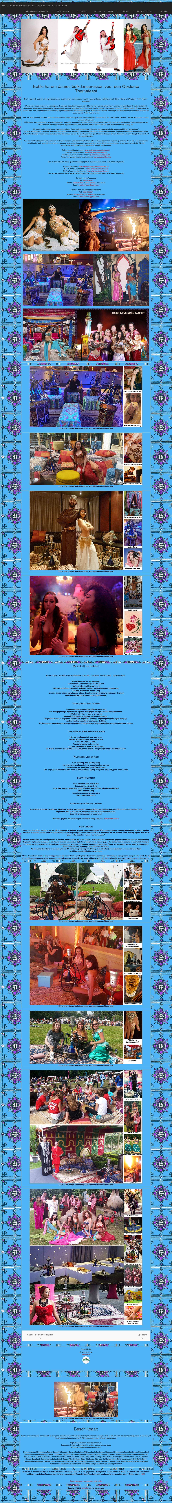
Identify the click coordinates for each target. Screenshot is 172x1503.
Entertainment (82, 11)
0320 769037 (88, 180)
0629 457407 (78, 182)
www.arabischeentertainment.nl (97, 150)
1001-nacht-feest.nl (111, 818)
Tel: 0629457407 (63, 11)
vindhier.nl (86, 1354)
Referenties (125, 11)
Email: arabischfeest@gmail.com (37, 11)
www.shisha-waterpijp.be (100, 155)
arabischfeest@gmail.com (89, 185)
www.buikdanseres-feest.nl (96, 152)
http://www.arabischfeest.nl (98, 171)
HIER (143, 1474)
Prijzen (110, 11)
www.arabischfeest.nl (102, 157)
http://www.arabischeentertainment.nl (94, 166)
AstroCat (84, 1488)
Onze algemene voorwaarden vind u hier (86, 1481)
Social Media (86, 1349)
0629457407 (78, 194)
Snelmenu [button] (163, 11)
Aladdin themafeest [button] (144, 11)
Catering (97, 11)
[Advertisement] (86, 1497)
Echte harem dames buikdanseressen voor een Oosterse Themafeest (34, 5)
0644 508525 (90, 182)
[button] (40, 1336)
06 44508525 (90, 194)
